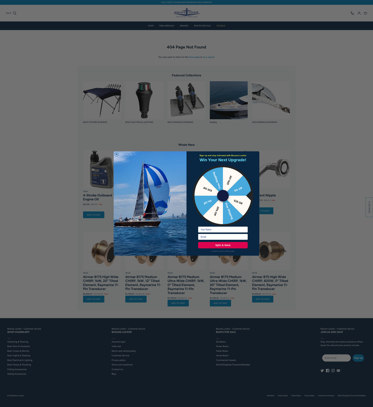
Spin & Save (223, 245)
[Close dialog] (116, 154)
